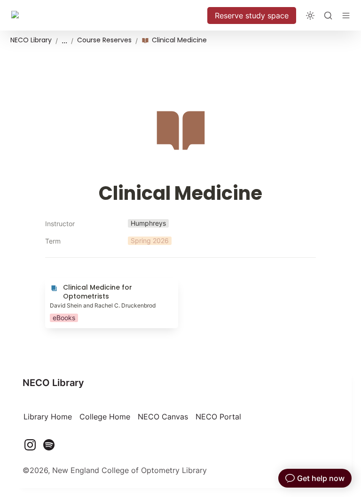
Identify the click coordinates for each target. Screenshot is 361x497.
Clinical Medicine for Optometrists (106, 283)
